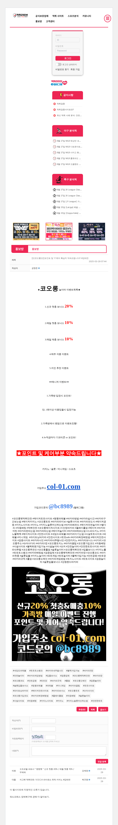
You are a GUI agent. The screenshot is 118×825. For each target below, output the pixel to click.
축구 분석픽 (70, 179)
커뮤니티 (87, 15)
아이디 (58, 35)
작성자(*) (16, 720)
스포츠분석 (73, 15)
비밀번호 (59, 46)
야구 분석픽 (70, 130)
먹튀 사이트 (58, 15)
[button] (35, 268)
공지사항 (68, 94)
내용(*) (15, 750)
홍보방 (38, 21)
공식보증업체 (41, 15)
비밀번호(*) (17, 728)
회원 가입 (75, 69)
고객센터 (50, 21)
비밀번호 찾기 (62, 69)
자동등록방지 (18, 738)
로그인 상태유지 (69, 64)
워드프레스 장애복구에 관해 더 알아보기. (29, 796)
